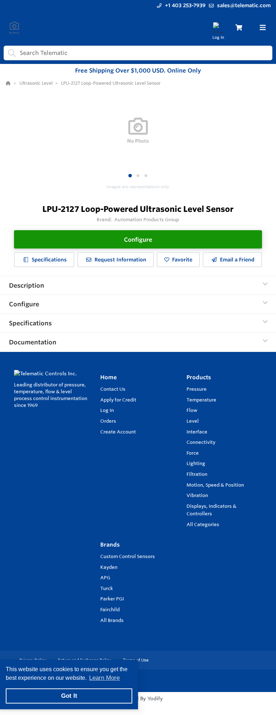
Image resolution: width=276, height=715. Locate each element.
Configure (138, 239)
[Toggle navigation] (263, 28)
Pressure (197, 389)
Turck (106, 588)
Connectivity (201, 442)
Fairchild (110, 609)
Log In (107, 410)
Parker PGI (112, 599)
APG (105, 577)
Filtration (197, 474)
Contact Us (112, 389)
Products (199, 377)
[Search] (10, 52)
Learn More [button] (104, 677)
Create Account (118, 432)
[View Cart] (239, 27)
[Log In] (218, 27)
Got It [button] (69, 695)
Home (108, 377)
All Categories (203, 524)
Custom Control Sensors (127, 556)
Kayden (109, 567)
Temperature (201, 400)
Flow (192, 410)
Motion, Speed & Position (215, 485)
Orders (108, 421)
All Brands (112, 620)
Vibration (197, 495)
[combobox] (138, 53)
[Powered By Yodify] (138, 705)
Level (193, 421)
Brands (110, 544)
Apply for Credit (118, 400)
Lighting (196, 463)
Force (193, 453)
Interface (197, 432)
